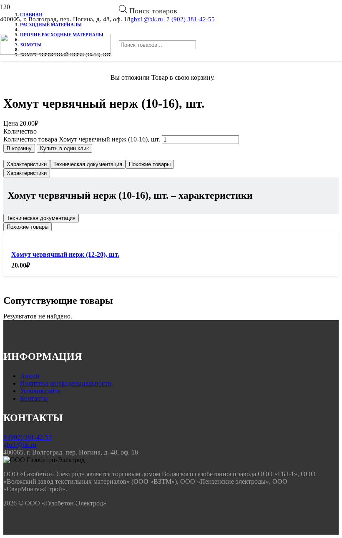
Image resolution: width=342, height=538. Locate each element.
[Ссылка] (55, 52)
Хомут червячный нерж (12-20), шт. (65, 254)
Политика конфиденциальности (65, 383)
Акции (30, 375)
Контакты (34, 398)
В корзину (19, 148)
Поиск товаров (153, 11)
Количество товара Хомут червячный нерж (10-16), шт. (81, 139)
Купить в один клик (64, 148)
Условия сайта (40, 390)
